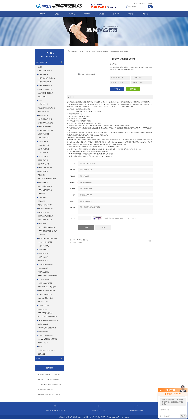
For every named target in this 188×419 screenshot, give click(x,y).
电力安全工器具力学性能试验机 (48, 238)
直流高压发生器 (43, 104)
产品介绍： (72, 97)
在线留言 (143, 3)
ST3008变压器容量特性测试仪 (47, 231)
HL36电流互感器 (43, 302)
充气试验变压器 (43, 156)
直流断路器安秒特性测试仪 (46, 350)
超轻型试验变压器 (43, 134)
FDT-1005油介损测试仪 (45, 313)
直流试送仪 (41, 354)
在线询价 (117, 89)
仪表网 (92, 417)
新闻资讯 (101, 14)
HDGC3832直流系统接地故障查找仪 (49, 287)
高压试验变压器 (43, 171)
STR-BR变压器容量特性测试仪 (47, 316)
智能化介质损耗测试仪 (45, 89)
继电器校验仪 (42, 223)
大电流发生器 (42, 97)
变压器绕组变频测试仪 (45, 85)
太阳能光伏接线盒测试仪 (45, 335)
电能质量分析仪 (43, 261)
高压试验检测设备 (41, 62)
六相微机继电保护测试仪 (45, 123)
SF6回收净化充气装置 (45, 190)
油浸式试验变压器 (43, 145)
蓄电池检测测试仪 (43, 268)
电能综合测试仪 (43, 324)
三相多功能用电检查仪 (45, 294)
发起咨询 (183, 416)
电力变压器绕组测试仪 (45, 205)
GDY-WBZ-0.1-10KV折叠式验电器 (48, 379)
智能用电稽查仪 (43, 257)
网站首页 (136, 3)
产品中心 (72, 14)
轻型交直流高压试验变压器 (46, 108)
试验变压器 (41, 175)
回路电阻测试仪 (43, 182)
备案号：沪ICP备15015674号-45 (111, 417)
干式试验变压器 (43, 152)
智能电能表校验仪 (43, 253)
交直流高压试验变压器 (45, 167)
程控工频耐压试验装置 (45, 220)
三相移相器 (41, 201)
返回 (149, 241)
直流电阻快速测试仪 (44, 82)
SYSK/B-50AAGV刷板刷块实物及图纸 (49, 384)
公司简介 (57, 14)
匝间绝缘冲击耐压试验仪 (45, 208)
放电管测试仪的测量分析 (45, 389)
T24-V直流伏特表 (43, 305)
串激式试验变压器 (43, 138)
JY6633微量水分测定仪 (45, 298)
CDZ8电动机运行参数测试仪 (47, 328)
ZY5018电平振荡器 (44, 279)
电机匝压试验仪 (43, 343)
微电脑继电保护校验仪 (45, 119)
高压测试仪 (41, 234)
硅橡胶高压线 (42, 309)
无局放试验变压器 (43, 149)
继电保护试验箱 (43, 115)
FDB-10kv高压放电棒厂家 (80, 240)
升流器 (40, 100)
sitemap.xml (125, 417)
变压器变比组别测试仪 (45, 70)
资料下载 (116, 14)
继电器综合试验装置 (44, 111)
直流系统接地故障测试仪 (45, 216)
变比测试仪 (41, 193)
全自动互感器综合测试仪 (45, 93)
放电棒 (40, 67)
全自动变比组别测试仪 (45, 242)
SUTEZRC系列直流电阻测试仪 (47, 339)
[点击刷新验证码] (97, 218)
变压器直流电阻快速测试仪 (46, 78)
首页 (81, 51)
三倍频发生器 (42, 197)
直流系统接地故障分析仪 (45, 264)
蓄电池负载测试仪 (43, 246)
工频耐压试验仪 (43, 160)
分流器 (40, 346)
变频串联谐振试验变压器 (45, 130)
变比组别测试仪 (43, 74)
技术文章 (87, 14)
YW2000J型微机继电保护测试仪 (48, 320)
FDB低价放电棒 (77, 242)
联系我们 (149, 3)
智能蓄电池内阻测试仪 (45, 283)
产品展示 (87, 51)
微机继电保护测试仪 (44, 126)
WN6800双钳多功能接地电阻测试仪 (49, 275)
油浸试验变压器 (43, 141)
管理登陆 (97, 417)
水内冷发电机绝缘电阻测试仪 (47, 227)
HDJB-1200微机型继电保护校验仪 (48, 179)
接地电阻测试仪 (43, 249)
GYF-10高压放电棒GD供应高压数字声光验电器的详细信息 (50, 374)
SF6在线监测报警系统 (45, 186)
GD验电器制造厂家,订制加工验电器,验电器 (50, 394)
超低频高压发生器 (43, 212)
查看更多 (39, 358)
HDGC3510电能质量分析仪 (46, 290)
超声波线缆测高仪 (43, 331)
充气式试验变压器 (43, 164)
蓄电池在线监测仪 (43, 272)
